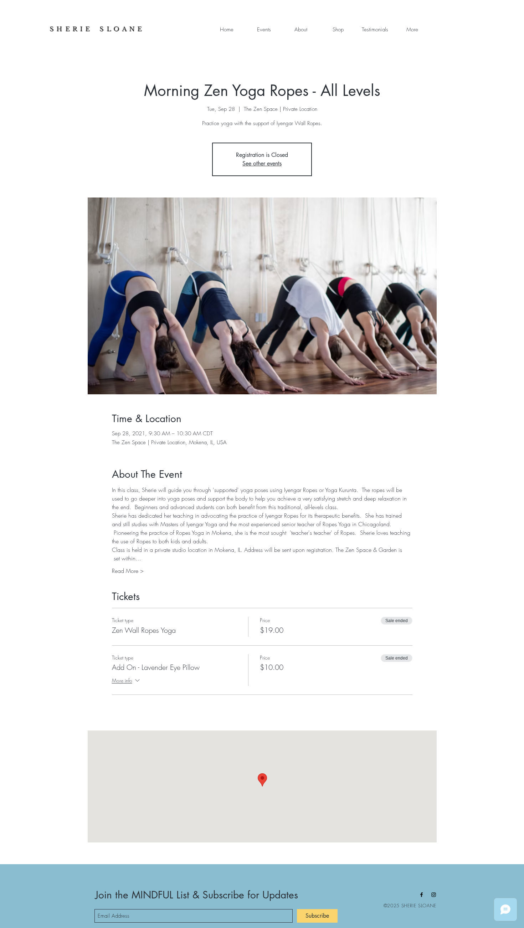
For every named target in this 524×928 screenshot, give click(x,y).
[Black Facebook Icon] (421, 895)
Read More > (128, 571)
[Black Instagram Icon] (434, 895)
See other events (262, 163)
